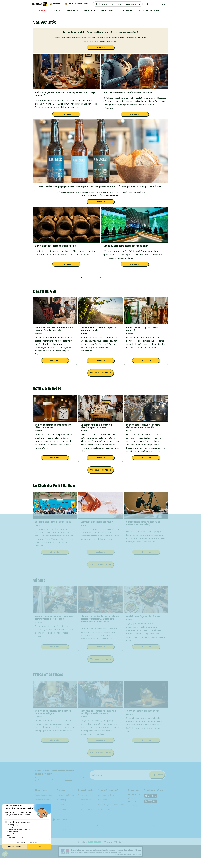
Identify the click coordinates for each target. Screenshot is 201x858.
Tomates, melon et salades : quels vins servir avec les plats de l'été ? (54, 617)
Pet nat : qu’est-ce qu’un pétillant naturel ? (142, 329)
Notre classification (86, 795)
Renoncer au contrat (43, 800)
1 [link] (81, 277)
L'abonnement (104, 800)
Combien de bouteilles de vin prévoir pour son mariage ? (53, 712)
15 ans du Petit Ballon (65, 795)
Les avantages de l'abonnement (111, 805)
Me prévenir (157, 775)
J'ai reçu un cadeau (106, 795)
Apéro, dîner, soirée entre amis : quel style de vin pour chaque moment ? (65, 93)
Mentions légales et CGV (96, 826)
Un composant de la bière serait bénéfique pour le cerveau (96, 426)
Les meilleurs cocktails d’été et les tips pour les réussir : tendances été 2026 (100, 32)
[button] (118, 4)
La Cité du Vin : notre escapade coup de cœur (125, 246)
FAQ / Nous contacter (44, 795)
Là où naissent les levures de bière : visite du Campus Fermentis (143, 426)
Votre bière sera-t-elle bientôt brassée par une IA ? (128, 92)
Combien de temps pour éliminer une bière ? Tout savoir (53, 426)
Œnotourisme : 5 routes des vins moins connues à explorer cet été (54, 329)
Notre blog (61, 800)
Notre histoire (62, 805)
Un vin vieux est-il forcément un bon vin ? (55, 246)
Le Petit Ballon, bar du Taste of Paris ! (53, 522)
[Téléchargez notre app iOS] (155, 796)
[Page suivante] (119, 277)
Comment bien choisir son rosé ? (97, 522)
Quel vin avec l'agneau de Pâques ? (143, 616)
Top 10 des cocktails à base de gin (142, 711)
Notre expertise (84, 800)
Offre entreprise (104, 809)
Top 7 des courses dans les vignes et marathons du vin (98, 329)
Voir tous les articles (100, 373)
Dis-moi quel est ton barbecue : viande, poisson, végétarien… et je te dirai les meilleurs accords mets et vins (100, 619)
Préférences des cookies (158, 826)
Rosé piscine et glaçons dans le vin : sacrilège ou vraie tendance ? (98, 712)
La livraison (61, 809)
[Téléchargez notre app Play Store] (155, 801)
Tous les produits (85, 809)
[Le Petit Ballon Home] (39, 4)
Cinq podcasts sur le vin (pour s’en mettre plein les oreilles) (143, 523)
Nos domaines (84, 805)
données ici (68, 780)
